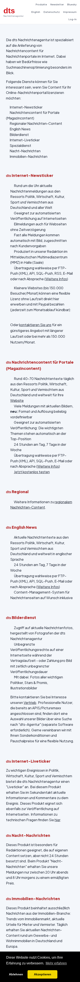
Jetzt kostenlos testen (32, 472)
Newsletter (57, 4)
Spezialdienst (20, 145)
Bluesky (72, 4)
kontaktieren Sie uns (35, 324)
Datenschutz (52, 12)
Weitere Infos (56, 279)
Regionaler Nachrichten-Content (36, 123)
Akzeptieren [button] (42, 974)
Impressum (70, 12)
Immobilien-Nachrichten (28, 156)
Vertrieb (30, 702)
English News (20, 129)
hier (57, 820)
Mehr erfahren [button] (56, 963)
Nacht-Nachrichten (25, 151)
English (35, 12)
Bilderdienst (19, 134)
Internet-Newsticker (26, 107)
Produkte (41, 4)
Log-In (72, 19)
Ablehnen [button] (16, 974)
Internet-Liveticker (25, 140)
